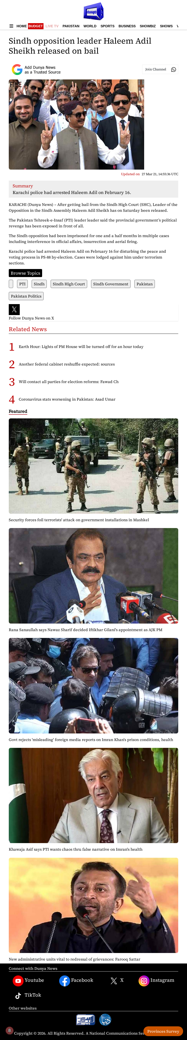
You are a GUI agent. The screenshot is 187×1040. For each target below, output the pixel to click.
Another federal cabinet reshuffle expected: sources (67, 364)
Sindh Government (110, 284)
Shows (166, 26)
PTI (22, 284)
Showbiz (148, 26)
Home (22, 26)
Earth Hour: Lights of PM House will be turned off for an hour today (81, 346)
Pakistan (71, 26)
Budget (35, 26)
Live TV (52, 26)
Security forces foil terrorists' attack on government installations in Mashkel (79, 519)
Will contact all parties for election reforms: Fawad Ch (69, 381)
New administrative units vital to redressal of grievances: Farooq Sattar (74, 959)
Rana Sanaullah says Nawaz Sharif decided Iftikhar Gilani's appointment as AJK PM (85, 629)
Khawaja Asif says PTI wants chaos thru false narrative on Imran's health (75, 849)
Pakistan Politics (26, 296)
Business (127, 26)
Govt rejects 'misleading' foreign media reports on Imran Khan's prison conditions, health (91, 739)
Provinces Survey (163, 1031)
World (90, 26)
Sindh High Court (69, 284)
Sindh (39, 284)
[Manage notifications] (9, 1030)
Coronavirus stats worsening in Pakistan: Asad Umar (67, 399)
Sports (107, 26)
